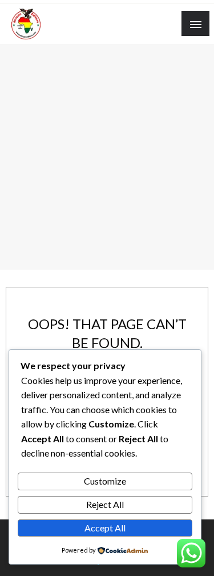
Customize (105, 480)
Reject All (105, 504)
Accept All (105, 527)
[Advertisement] (107, 157)
